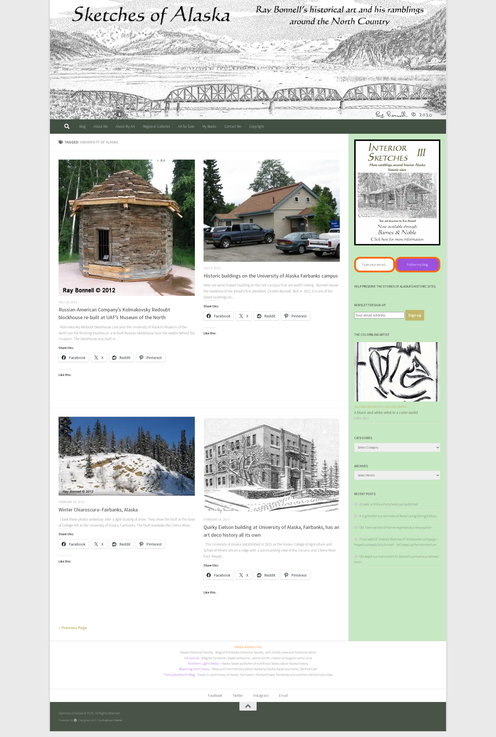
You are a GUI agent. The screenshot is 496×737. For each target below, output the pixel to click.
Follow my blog (417, 264)
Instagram (261, 695)
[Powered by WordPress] (75, 720)
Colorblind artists (368, 407)
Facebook (215, 695)
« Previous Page (73, 627)
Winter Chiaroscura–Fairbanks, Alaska (98, 509)
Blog (82, 126)
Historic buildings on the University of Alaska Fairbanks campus (271, 275)
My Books (209, 126)
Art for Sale (186, 126)
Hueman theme (112, 720)
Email (283, 695)
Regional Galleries (156, 126)
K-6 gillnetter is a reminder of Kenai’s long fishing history (397, 516)
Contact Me (232, 126)
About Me (101, 126)
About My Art (125, 126)
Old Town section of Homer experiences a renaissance (395, 527)
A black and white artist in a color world (386, 412)
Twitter (237, 695)
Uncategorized (395, 407)
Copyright (256, 126)
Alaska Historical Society (196, 652)
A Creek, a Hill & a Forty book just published (388, 504)
